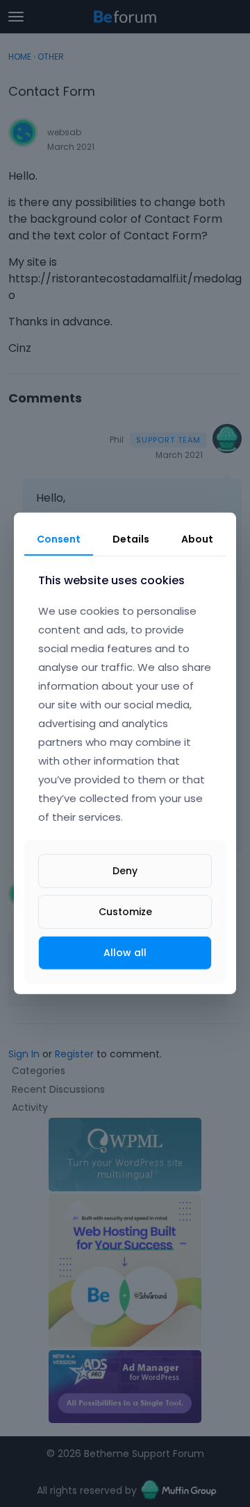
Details (130, 539)
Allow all (125, 953)
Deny (125, 871)
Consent (59, 539)
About (197, 539)
